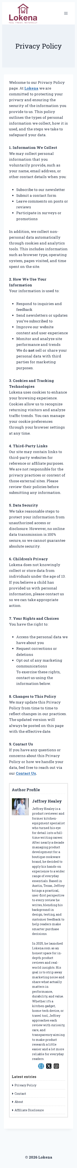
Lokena (31, 88)
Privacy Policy (25, 1085)
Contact (20, 1094)
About (19, 1102)
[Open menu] (66, 13)
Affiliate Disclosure (29, 1110)
